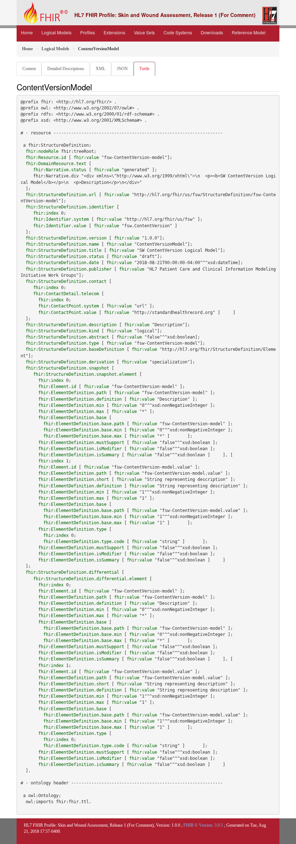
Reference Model (249, 32)
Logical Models (56, 32)
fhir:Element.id (57, 386)
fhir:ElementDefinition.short (73, 479)
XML (100, 68)
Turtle (144, 68)
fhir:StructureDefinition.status (65, 256)
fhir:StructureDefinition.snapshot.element (85, 374)
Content (29, 68)
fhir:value (86, 157)
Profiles (87, 32)
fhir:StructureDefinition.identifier (70, 207)
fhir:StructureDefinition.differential (72, 572)
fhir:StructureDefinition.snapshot (67, 368)
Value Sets (144, 32)
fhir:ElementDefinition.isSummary (78, 454)
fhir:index (45, 213)
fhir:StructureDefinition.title (63, 250)
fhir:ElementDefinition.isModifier (80, 448)
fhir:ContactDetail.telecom (66, 293)
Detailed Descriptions (65, 68)
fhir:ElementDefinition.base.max (82, 436)
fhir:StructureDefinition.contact (66, 281)
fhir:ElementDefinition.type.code (83, 541)
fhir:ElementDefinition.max (71, 411)
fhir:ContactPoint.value (67, 312)
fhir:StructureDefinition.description (71, 324)
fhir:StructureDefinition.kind (62, 330)
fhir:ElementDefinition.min (71, 405)
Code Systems (178, 32)
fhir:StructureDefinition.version (66, 238)
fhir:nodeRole (42, 151)
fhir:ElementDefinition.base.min (82, 429)
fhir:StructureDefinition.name (62, 244)
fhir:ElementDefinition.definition (80, 399)
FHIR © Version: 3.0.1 (203, 825)
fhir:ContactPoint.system (68, 306)
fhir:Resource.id (46, 157)
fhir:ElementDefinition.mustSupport (81, 442)
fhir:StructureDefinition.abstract (67, 337)
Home (27, 32)
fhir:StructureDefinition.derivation (70, 362)
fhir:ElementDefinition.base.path (83, 423)
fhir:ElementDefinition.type (72, 529)
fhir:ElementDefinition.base (72, 417)
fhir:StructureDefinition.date (62, 262)
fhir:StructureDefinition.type (62, 343)
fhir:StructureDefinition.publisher (69, 269)
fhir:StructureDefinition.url (61, 194)
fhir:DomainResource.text (56, 163)
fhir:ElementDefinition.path (72, 392)
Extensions (114, 32)
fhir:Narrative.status (59, 169)
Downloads (212, 32)
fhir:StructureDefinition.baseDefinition (75, 349)
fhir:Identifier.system (61, 219)
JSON (122, 68)
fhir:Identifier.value (59, 225)
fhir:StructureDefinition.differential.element (90, 578)
